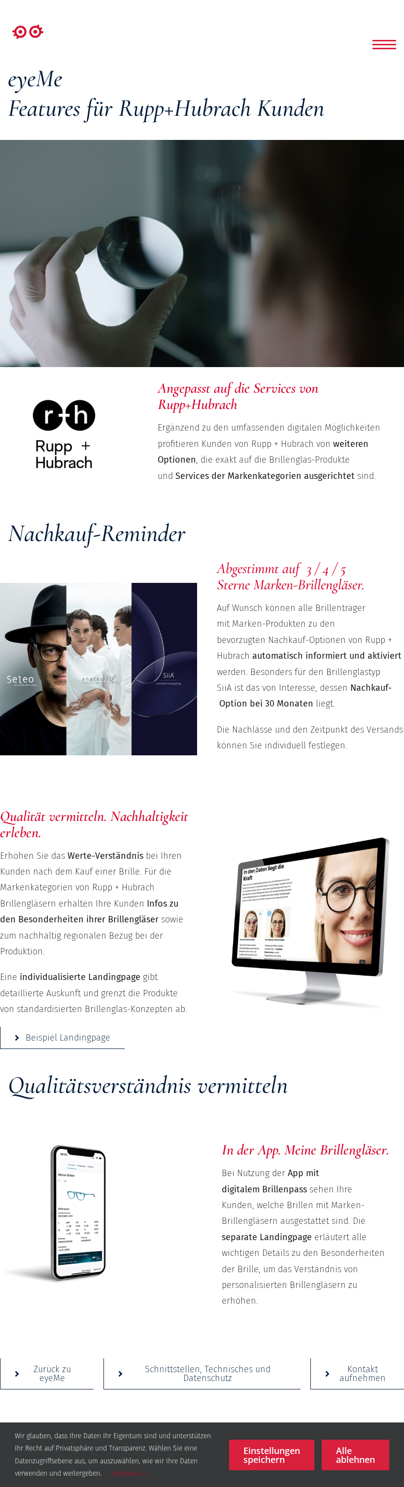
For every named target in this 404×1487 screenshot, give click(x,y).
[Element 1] (27, 29)
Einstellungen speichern (271, 1455)
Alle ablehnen (355, 1455)
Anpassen (126, 1473)
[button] (384, 44)
